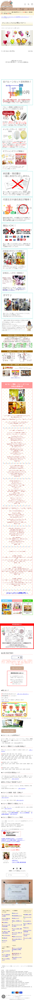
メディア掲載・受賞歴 (11, 840)
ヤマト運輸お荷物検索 (13, 812)
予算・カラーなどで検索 (22, 9)
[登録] (26, 875)
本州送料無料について (17, 915)
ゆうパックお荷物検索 (24, 812)
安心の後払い (5, 922)
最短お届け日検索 (9, 731)
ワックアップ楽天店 (15, 841)
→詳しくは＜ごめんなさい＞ (23, 693)
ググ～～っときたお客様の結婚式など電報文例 (17, 949)
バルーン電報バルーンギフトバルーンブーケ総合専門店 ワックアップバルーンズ (15, 16)
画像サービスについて (17, 936)
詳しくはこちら (17, 668)
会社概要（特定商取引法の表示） (8, 838)
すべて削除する (24, 62)
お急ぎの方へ (5, 928)
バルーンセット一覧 (13, 9)
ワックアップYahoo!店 (6, 841)
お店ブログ (15, 860)
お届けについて (16, 918)
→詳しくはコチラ (5, 701)
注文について (15, 913)
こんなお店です (19, 838)
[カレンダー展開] (3, 996)
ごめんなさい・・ (21, 840)
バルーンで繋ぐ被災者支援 (19, 862)
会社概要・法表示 (27, 914)
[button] (25, 4)
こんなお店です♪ (27, 921)
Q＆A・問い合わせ (6, 935)
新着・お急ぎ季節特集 (3, 9)
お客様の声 (3, 840)
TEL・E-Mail (3, 830)
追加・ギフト (30, 9)
